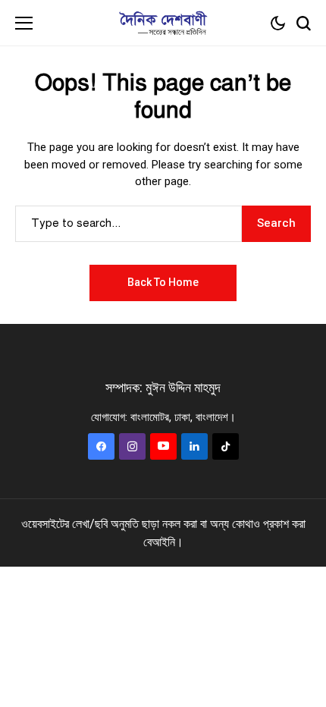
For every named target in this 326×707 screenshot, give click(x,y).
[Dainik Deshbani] (163, 23)
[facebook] (101, 446)
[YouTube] (163, 446)
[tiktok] (225, 446)
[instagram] (132, 446)
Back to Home (163, 282)
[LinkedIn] (194, 446)
